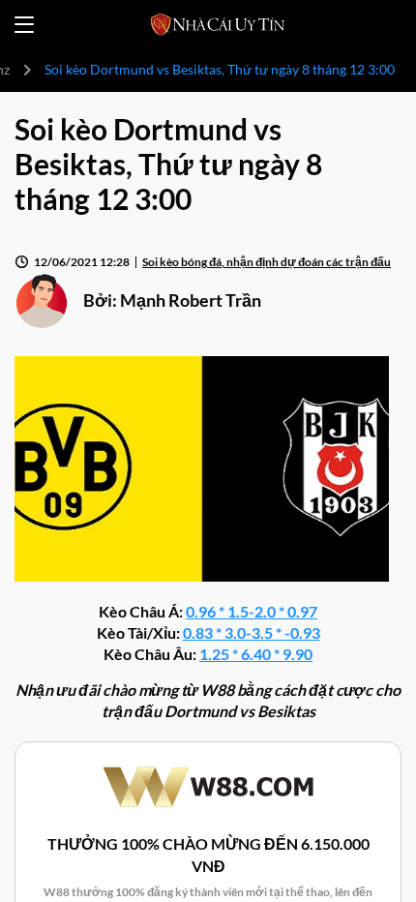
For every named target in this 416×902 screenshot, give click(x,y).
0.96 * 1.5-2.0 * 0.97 (251, 611)
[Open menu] (24, 24)
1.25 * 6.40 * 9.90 (255, 654)
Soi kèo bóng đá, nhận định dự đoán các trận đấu (266, 262)
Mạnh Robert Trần (190, 300)
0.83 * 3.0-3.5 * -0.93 (251, 632)
